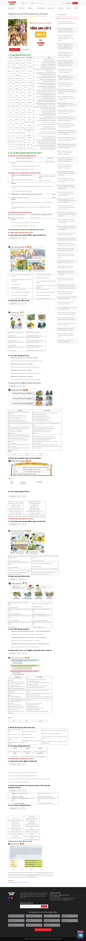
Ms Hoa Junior (31, 875)
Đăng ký (44, 906)
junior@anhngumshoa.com (68, 898)
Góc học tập (51, 8)
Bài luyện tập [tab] (25, 49)
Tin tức (68, 8)
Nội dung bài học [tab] (14, 49)
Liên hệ (76, 8)
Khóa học (30, 8)
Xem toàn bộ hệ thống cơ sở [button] (43, 929)
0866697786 (57, 896)
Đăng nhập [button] (69, 3)
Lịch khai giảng (40, 8)
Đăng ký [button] (75, 3)
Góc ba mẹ (21, 8)
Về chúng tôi (11, 8)
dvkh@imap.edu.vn (68, 899)
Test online (60, 8)
